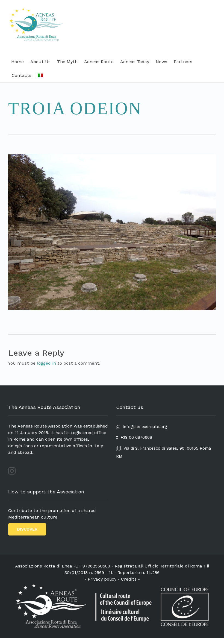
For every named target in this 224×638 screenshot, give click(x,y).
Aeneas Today (134, 61)
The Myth (67, 61)
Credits (129, 579)
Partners (183, 61)
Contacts (21, 75)
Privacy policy (102, 579)
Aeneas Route (99, 61)
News (161, 61)
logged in (46, 363)
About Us (40, 61)
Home (17, 61)
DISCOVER (27, 529)
